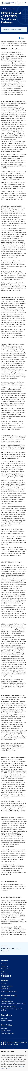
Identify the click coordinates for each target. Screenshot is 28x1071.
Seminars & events (6, 1020)
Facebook (3, 976)
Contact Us (4, 974)
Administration (5, 969)
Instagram (1, 976)
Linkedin (10, 976)
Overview (4, 964)
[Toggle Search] (22, 3)
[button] (14, 29)
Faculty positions (6, 1030)
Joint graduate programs (8, 1006)
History (3, 971)
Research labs (5, 988)
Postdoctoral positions (7, 1033)
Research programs (6, 986)
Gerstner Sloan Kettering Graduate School (13, 1003)
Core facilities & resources (8, 991)
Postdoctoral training (7, 1001)
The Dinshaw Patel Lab (8, 9)
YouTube (8, 976)
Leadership (4, 966)
